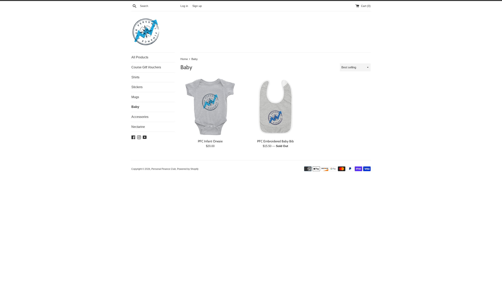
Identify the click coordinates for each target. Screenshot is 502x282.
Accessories (139, 116)
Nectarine (138, 126)
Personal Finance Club (163, 169)
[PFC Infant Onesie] (210, 106)
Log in (184, 6)
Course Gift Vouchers (146, 67)
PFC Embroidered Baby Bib (275, 141)
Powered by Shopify (187, 169)
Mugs (135, 97)
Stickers (137, 87)
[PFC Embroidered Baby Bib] (275, 106)
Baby (135, 106)
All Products (139, 57)
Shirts (135, 77)
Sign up (197, 6)
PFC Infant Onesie (210, 141)
